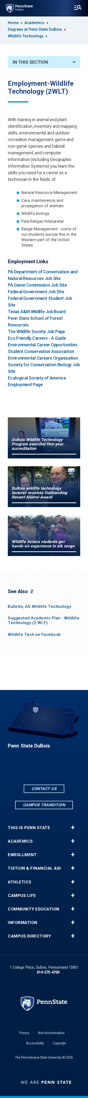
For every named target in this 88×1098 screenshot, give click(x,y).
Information (22, 922)
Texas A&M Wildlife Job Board (37, 311)
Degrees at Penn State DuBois (35, 29)
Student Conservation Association (41, 351)
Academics (34, 22)
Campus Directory (29, 936)
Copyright (59, 1043)
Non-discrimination (51, 1033)
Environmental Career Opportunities (42, 344)
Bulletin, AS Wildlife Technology (39, 606)
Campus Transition (44, 805)
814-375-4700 (48, 972)
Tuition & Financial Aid (34, 868)
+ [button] (73, 828)
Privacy (24, 1033)
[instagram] (56, 770)
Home (13, 22)
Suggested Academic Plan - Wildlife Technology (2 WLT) (43, 620)
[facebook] (31, 770)
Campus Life (22, 895)
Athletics (20, 882)
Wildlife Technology (26, 36)
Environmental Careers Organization (43, 358)
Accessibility (35, 1043)
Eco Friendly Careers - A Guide (37, 338)
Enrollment (22, 854)
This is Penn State (29, 827)
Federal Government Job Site (36, 291)
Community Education (33, 909)
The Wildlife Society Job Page (36, 331)
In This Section (30, 62)
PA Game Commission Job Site (37, 285)
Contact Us (44, 788)
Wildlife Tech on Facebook (34, 634)
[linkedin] (44, 770)
